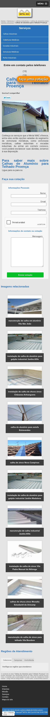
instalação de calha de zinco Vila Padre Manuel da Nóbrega (24, 567)
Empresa (5, 689)
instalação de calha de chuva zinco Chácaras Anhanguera (25, 393)
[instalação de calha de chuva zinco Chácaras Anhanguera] (25, 377)
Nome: (43, 193)
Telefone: (42, 210)
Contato (5, 697)
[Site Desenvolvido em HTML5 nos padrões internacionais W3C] (8, 715)
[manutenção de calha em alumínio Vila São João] (25, 306)
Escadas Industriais (10, 46)
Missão (5, 692)
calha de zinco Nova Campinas (24, 462)
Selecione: (7, 660)
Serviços (25, 28)
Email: (43, 201)
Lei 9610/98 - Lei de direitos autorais (36, 678)
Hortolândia (29, 660)
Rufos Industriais (9, 58)
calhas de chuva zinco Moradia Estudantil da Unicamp (24, 603)
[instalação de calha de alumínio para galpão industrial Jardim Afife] (25, 341)
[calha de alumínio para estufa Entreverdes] (25, 412)
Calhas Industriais (10, 34)
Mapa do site (7, 699)
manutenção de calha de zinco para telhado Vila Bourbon (25, 638)
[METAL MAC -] (25, 13)
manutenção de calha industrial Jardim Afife (25, 532)
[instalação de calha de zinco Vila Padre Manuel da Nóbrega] (25, 551)
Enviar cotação (25, 275)
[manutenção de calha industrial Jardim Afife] (25, 516)
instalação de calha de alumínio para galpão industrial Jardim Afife (24, 357)
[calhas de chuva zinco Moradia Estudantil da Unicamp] (25, 587)
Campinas (18, 660)
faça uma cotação (33, 79)
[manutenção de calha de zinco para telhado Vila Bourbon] (25, 622)
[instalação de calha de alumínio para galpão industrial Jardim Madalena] (25, 480)
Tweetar (7, 97)
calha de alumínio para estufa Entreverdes (25, 428)
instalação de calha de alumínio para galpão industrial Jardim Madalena (24, 496)
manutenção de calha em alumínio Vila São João (24, 322)
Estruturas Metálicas (11, 52)
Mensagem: (37, 236)
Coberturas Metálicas (11, 40)
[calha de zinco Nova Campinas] (25, 448)
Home (4, 686)
